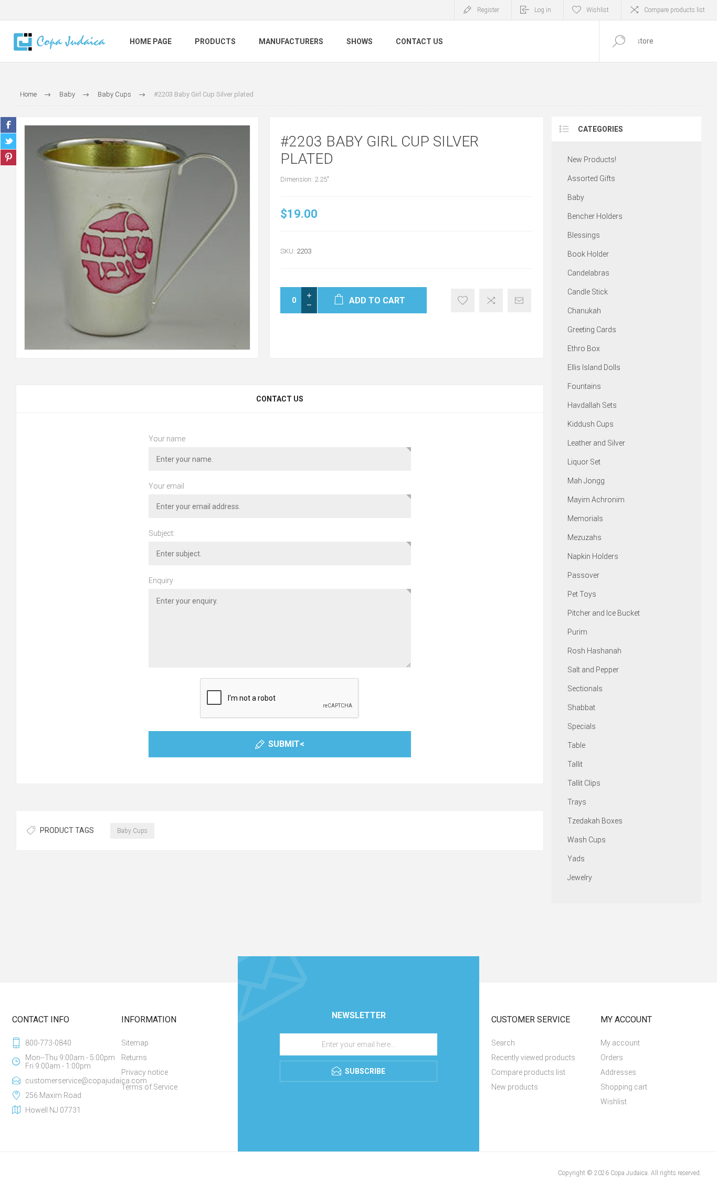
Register (488, 10)
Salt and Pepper (593, 669)
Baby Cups (132, 830)
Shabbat (581, 707)
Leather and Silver (596, 443)
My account (620, 1043)
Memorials (585, 518)
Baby (575, 197)
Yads (576, 858)
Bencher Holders (595, 216)
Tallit (575, 764)
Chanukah (584, 311)
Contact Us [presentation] (279, 399)
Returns (134, 1057)
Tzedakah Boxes (595, 821)
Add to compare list (491, 300)
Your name (167, 439)
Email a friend (519, 300)
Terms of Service (149, 1087)
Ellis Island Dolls (593, 367)
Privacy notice (144, 1072)
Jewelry (579, 877)
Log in (542, 10)
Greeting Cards (591, 329)
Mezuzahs (584, 537)
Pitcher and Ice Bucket (603, 613)
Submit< (286, 744)
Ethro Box (583, 348)
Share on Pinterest (8, 157)
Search (503, 1043)
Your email (166, 486)
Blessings (583, 235)
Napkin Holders (592, 556)
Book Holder (588, 254)
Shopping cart (623, 1087)
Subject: (162, 533)
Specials (581, 726)
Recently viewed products (533, 1057)
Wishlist (613, 1101)
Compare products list (674, 10)
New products (514, 1087)
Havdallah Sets (592, 405)
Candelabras (588, 273)
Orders (611, 1057)
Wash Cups (586, 840)
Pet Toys (581, 594)
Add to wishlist (463, 300)
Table (576, 745)
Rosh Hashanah (594, 651)
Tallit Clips (583, 783)
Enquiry (161, 580)
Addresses (618, 1072)
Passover (583, 575)
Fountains (584, 386)
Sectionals (585, 688)
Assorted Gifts (591, 178)
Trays (576, 802)
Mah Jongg (586, 481)
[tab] (280, 399)
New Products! (591, 159)
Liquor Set (583, 462)
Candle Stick (587, 292)
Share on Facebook (8, 125)
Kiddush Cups (590, 424)
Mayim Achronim (596, 499)
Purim (577, 632)
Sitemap (135, 1043)
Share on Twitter (8, 141)
